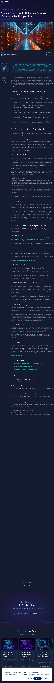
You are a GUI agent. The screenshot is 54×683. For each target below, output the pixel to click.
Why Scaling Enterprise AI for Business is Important (4, 68)
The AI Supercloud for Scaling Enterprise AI (5, 77)
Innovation (3, 19)
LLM (8, 19)
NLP (10, 19)
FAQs (2, 86)
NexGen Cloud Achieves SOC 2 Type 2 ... (8, 654)
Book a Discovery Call (16, 355)
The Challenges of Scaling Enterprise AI (5, 72)
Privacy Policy (32, 617)
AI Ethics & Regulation (15, 19)
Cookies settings (29, 678)
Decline (46, 678)
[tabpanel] (9, 656)
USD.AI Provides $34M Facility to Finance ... (25, 654)
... (20, 19)
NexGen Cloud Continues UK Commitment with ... (44, 655)
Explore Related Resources (4, 83)
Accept (37, 678)
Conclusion (3, 80)
